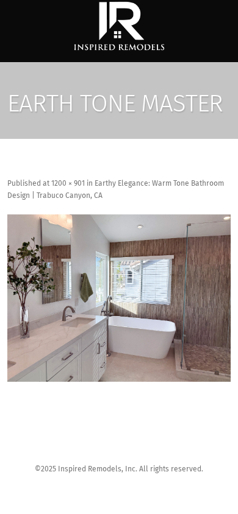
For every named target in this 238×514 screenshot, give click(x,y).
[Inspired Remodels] (119, 26)
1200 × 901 (68, 184)
